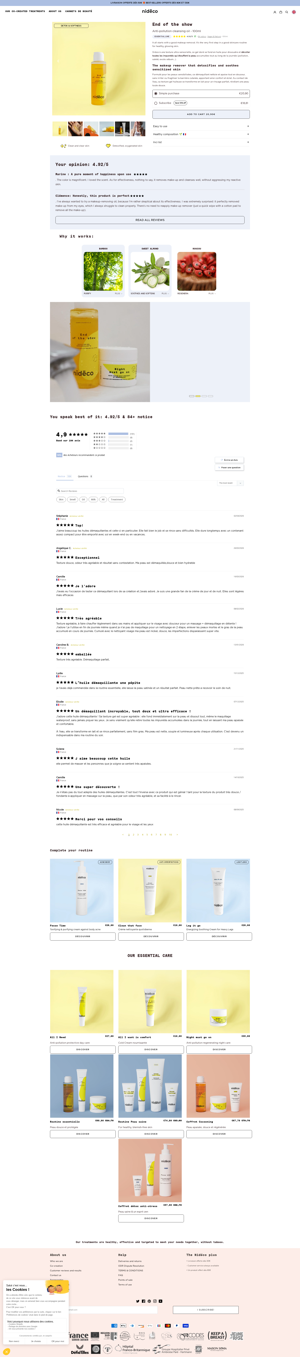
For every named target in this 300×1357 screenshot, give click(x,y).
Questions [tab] (83, 476)
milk (93, 499)
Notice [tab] (61, 476)
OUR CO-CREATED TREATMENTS (25, 11)
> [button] (177, 834)
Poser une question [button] (230, 467)
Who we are (56, 1261)
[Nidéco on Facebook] (143, 1302)
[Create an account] (275, 12)
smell (73, 499)
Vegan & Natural (214, 36)
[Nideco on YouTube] (160, 1302)
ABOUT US (55, 11)
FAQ (120, 1275)
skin (61, 499)
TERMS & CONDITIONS (130, 1271)
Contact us (55, 1275)
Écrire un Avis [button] (231, 460)
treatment (117, 499)
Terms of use (125, 1285)
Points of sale (125, 1280)
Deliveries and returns (130, 1261)
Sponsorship (56, 1280)
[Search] (286, 12)
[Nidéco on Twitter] (138, 1302)
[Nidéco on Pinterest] (149, 1302)
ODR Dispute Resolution (131, 1266)
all (103, 499)
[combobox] (294, 12)
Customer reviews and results (65, 1271)
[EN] (294, 12)
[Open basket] (281, 12)
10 (170, 834)
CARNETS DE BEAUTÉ (78, 11)
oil (83, 499)
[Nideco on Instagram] (155, 1302)
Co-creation (56, 1266)
